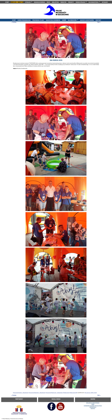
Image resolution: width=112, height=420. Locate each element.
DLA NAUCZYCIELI (94, 2)
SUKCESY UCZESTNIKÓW (87, 20)
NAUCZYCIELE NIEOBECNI (53, 20)
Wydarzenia (66, 392)
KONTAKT (98, 20)
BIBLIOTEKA (55, 2)
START (7, 2)
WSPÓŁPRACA (93, 407)
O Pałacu (28, 2)
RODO (93, 404)
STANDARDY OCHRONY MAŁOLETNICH (93, 405)
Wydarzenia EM (73, 392)
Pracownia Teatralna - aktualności (37, 392)
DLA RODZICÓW (72, 20)
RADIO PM (63, 2)
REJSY (48, 2)
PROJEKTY (71, 2)
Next (99, 22)
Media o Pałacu (80, 2)
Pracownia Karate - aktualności (20, 392)
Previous (13, 22)
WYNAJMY (105, 2)
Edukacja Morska (39, 2)
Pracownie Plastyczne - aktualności (54, 392)
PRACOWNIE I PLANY (38, 20)
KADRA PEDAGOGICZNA (24, 20)
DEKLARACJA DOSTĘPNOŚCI (92, 402)
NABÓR (64, 20)
